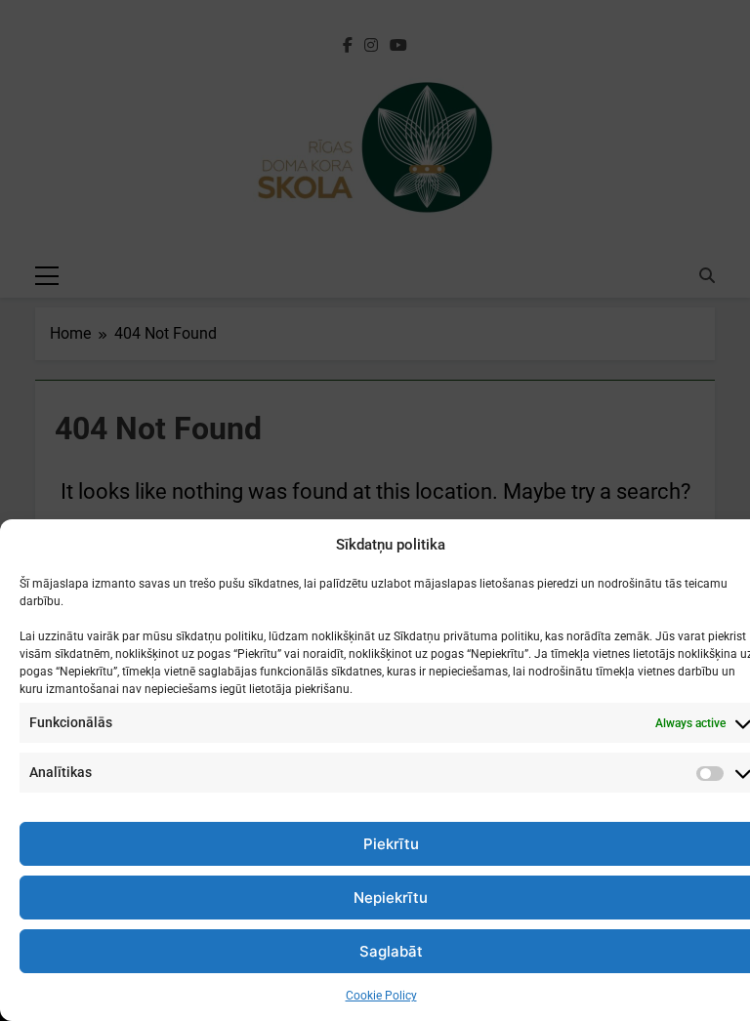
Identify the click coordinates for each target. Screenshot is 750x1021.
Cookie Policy (381, 995)
